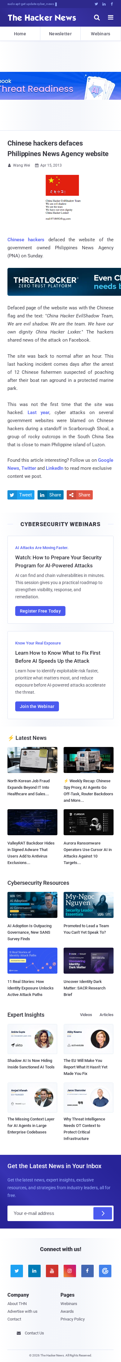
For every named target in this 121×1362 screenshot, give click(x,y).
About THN (17, 1303)
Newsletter (60, 33)
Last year (38, 412)
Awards (67, 1311)
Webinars (100, 33)
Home (20, 33)
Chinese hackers (25, 239)
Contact (14, 1319)
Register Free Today (40, 611)
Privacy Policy (72, 1319)
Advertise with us (22, 1311)
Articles (107, 1014)
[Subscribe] (102, 1213)
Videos (86, 1014)
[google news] (104, 1271)
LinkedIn (54, 468)
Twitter (28, 468)
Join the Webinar (37, 706)
